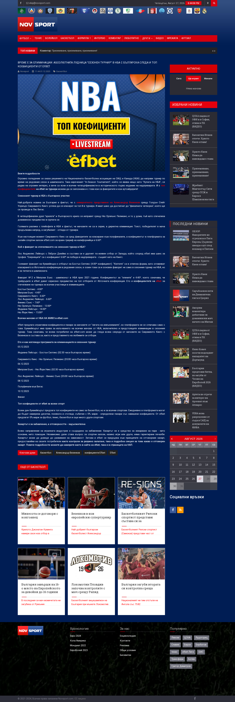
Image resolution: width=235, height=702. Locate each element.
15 (213, 464)
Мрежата (172, 38)
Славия (175, 644)
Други (146, 38)
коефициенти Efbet (95, 452)
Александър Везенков (68, 452)
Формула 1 (84, 38)
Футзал (186, 38)
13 (200, 464)
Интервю (99, 38)
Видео (160, 38)
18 (187, 471)
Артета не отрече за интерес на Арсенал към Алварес (202, 399)
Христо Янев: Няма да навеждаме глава (202, 155)
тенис (174, 652)
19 (193, 471)
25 (187, 478)
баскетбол (45, 452)
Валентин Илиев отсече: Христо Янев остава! (202, 138)
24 (180, 478)
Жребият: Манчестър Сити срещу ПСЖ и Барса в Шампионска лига (203, 192)
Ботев (191, 659)
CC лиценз (80, 698)
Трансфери (177, 659)
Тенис (38, 38)
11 (187, 464)
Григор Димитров (181, 666)
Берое (187, 644)
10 (180, 464)
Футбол (24, 38)
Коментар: (46, 50)
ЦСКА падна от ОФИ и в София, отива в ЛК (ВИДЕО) (201, 121)
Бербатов (201, 644)
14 (206, 464)
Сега (178, 78)
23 (173, 478)
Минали (208, 78)
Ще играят (193, 78)
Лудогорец (202, 637)
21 (206, 471)
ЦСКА (187, 637)
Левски (175, 637)
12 (193, 464)
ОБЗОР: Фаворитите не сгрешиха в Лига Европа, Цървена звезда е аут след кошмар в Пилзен (202, 240)
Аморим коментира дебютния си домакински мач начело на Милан (202, 314)
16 (173, 471)
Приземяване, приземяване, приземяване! (74, 50)
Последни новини (190, 224)
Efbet (113, 452)
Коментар (115, 38)
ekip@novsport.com (39, 3)
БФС (201, 652)
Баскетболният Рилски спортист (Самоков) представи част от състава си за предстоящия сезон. (140, 533)
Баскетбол (67, 38)
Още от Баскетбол (33, 467)
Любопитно (131, 38)
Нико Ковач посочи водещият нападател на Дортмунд (202, 354)
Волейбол (51, 38)
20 (200, 471)
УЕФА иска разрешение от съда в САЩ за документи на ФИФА (201, 420)
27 (200, 478)
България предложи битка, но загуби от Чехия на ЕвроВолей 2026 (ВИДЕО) (202, 377)
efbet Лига (188, 652)
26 (193, 478)
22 (213, 471)
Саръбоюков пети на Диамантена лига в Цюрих (202, 294)
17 (180, 471)
